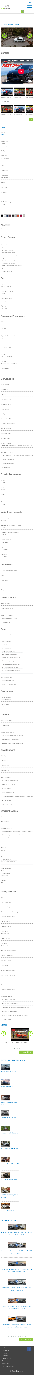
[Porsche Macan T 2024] (17, 37)
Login (30, 2)
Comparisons (5, 1350)
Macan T (3, 134)
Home (3, 1348)
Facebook (29, 1349)
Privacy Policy (5, 1363)
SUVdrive (6, 7)
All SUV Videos (26, 1052)
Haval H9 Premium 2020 (8, 1210)
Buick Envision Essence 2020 (9, 1148)
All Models (5, 1353)
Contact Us (5, 1361)
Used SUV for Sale (6, 1358)
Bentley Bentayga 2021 (8, 1086)
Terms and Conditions (8, 1366)
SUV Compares (26, 1339)
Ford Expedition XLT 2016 (8, 1117)
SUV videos (5, 1355)
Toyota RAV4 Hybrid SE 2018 (9, 1133)
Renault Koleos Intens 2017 (9, 1071)
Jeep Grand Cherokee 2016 (9, 1179)
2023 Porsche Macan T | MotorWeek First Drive (17, 1043)
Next (29, 35)
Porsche (3, 127)
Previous (4, 35)
